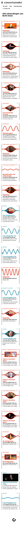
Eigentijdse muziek (14, 21)
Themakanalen (18, 6)
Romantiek (10, 288)
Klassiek (5, 206)
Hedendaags (6, 21)
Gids (10, 6)
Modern (5, 349)
